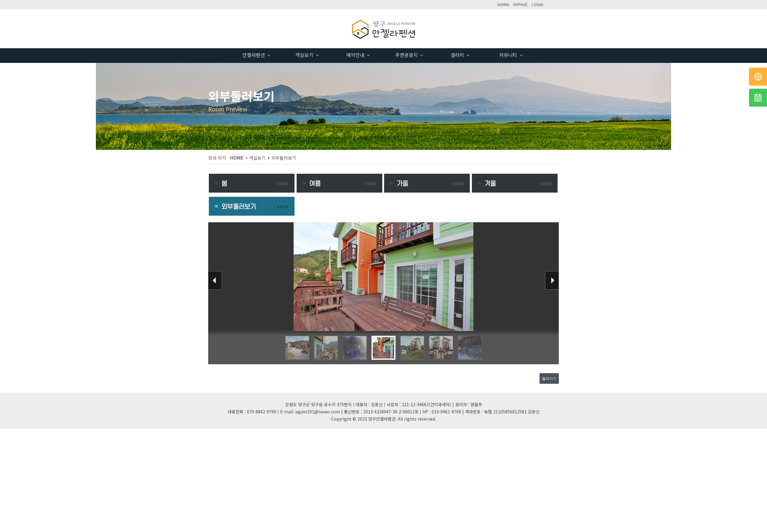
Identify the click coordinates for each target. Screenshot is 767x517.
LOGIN (537, 4)
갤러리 (458, 54)
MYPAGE (520, 4)
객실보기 (305, 54)
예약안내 (356, 54)
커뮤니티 (509, 54)
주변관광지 (407, 54)
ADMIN (503, 4)
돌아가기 (549, 379)
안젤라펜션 (254, 54)
